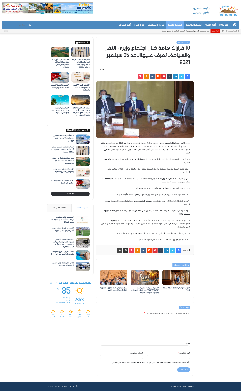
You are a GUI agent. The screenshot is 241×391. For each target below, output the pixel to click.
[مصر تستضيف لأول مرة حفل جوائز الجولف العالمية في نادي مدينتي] (60, 52)
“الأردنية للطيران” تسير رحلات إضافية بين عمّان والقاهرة (190, 31)
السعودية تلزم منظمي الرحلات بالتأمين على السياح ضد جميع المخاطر (62, 219)
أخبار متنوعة (124, 25)
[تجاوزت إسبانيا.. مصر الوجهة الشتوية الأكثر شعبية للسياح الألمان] (113, 277)
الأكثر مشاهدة (82, 208)
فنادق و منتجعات (156, 25)
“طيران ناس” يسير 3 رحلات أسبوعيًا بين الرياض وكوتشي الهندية (60, 110)
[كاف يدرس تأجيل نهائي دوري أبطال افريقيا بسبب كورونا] (83, 231)
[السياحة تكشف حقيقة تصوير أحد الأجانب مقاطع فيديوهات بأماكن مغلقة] (80, 52)
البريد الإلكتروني (184, 353)
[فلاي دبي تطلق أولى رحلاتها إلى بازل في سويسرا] (83, 266)
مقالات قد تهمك (59, 208)
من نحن (57, 386)
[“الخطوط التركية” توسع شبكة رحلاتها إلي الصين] (60, 77)
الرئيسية (64, 386)
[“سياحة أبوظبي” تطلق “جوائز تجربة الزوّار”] (176, 277)
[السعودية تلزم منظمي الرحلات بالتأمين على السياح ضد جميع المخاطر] (83, 220)
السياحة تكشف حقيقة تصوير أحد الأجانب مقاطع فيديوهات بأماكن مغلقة (62, 149)
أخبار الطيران (210, 25)
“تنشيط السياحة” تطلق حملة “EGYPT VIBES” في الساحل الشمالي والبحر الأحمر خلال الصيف (145, 290)
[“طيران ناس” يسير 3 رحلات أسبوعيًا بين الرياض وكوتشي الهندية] (60, 100)
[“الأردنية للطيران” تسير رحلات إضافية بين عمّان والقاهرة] (80, 77)
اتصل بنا (50, 386)
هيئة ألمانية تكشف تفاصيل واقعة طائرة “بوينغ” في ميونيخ (63, 138)
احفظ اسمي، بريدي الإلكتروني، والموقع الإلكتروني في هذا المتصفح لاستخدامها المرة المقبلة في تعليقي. (149, 362)
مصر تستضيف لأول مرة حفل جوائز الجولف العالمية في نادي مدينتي (63, 160)
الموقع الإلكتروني (136, 353)
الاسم (187, 343)
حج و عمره (139, 25)
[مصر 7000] (215, 10)
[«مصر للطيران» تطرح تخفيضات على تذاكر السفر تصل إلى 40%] (83, 255)
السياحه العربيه (175, 25)
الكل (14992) (70, 194)
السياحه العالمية (193, 25)
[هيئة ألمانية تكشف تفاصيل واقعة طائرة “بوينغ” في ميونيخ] (83, 139)
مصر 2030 (223, 25)
